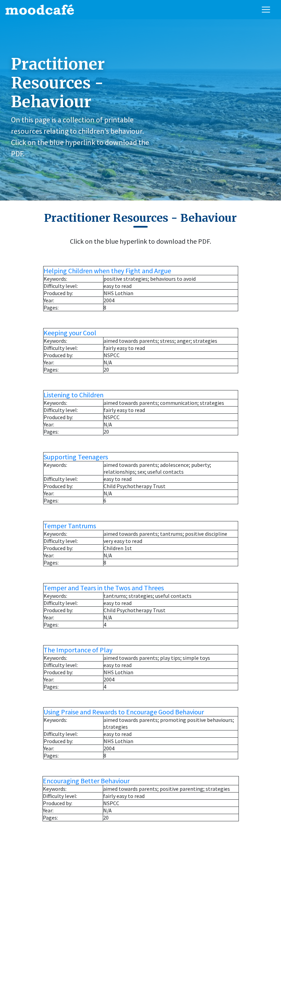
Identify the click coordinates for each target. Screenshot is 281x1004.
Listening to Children (73, 394)
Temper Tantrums (70, 525)
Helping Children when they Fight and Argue (107, 270)
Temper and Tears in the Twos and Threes (104, 587)
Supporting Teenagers (76, 456)
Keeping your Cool (70, 332)
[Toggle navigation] (266, 9)
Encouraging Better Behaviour (86, 780)
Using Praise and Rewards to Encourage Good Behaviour (124, 711)
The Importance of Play (78, 649)
